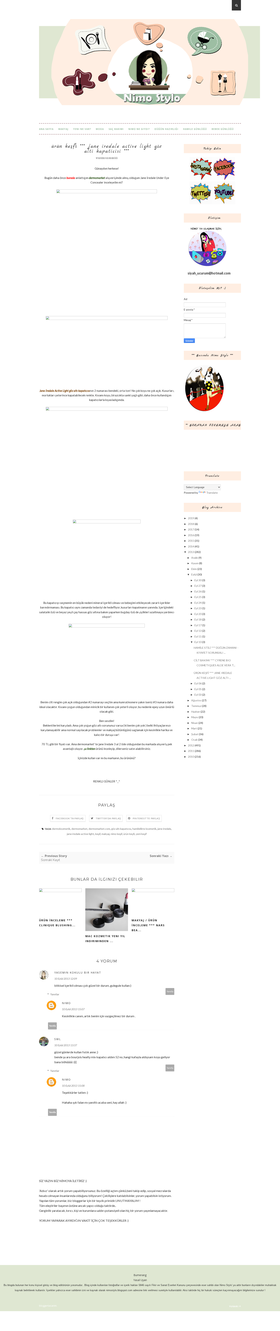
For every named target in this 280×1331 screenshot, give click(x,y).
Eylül (194, 574)
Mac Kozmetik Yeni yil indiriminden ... (105, 938)
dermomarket (79, 828)
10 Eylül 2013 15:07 (73, 1009)
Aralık (194, 557)
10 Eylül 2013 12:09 (65, 978)
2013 (191, 552)
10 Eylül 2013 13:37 (65, 1045)
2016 (191, 535)
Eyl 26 (198, 591)
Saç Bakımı (116, 129)
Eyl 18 (198, 619)
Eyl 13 (198, 630)
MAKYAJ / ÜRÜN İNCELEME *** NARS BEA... (148, 925)
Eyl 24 (198, 602)
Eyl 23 (198, 608)
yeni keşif (141, 833)
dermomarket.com (99, 828)
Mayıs (194, 717)
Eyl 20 (198, 614)
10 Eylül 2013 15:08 (73, 1085)
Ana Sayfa (46, 129)
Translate (212, 492)
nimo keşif (116, 833)
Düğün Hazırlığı (166, 129)
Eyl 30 (198, 580)
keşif (97, 833)
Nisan (194, 722)
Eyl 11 (198, 636)
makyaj (106, 833)
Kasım (194, 563)
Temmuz (196, 705)
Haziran (195, 711)
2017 (191, 529)
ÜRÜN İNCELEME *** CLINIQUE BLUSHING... (57, 922)
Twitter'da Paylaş (108, 818)
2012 (191, 745)
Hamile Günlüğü (195, 129)
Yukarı (233, 1306)
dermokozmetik (61, 828)
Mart (194, 728)
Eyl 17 (198, 625)
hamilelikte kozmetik (144, 828)
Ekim (194, 569)
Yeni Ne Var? (82, 129)
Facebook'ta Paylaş (70, 818)
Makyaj (63, 129)
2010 (191, 756)
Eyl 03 (198, 694)
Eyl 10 (198, 642)
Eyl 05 (198, 689)
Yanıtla (170, 991)
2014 (191, 546)
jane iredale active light (80, 833)
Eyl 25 (198, 597)
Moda (100, 129)
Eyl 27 (198, 585)
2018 (191, 523)
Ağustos (196, 700)
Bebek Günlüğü (223, 129)
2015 (191, 540)
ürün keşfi (129, 833)
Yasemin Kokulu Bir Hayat (77, 972)
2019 (191, 518)
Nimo (66, 1003)
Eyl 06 (198, 683)
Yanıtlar (54, 994)
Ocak (194, 739)
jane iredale (164, 828)
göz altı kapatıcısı (121, 828)
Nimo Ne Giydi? (139, 129)
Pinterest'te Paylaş (146, 818)
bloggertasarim (48, 1305)
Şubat (194, 734)
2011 (191, 750)
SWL (57, 1039)
